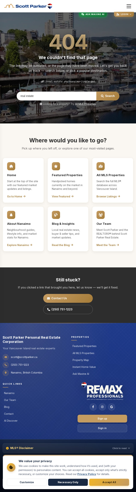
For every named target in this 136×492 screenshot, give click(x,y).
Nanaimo (9, 393)
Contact (8, 413)
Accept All (109, 482)
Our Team (10, 399)
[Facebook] (93, 406)
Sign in (102, 428)
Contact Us (59, 298)
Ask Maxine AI (81, 373)
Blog (6, 406)
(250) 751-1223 (62, 309)
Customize (27, 482)
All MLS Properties (85, 104)
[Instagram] (102, 406)
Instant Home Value (84, 366)
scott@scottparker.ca (24, 357)
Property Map (81, 359)
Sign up (102, 418)
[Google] (111, 406)
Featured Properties (85, 346)
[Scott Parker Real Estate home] (28, 6)
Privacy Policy (86, 474)
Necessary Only (68, 482)
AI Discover (11, 420)
